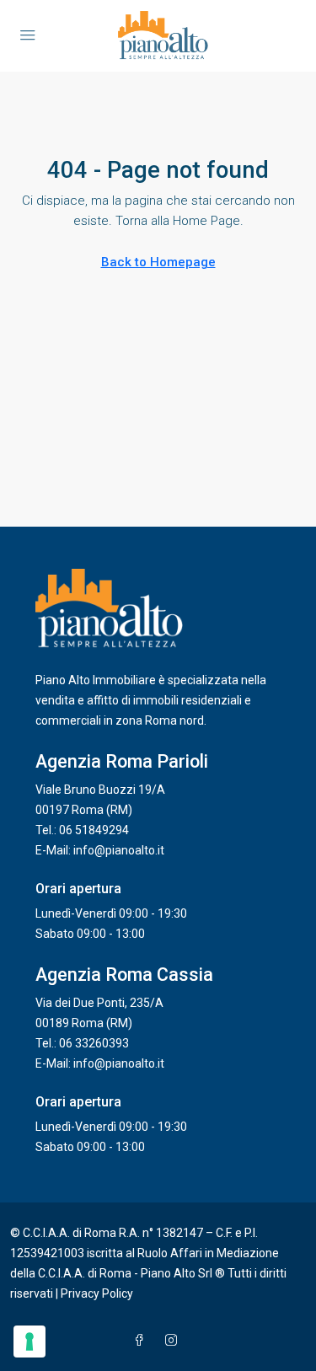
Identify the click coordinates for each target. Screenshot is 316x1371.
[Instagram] (174, 1340)
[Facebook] (142, 1340)
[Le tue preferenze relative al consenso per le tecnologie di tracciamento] (29, 1341)
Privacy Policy (97, 1293)
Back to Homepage (158, 262)
